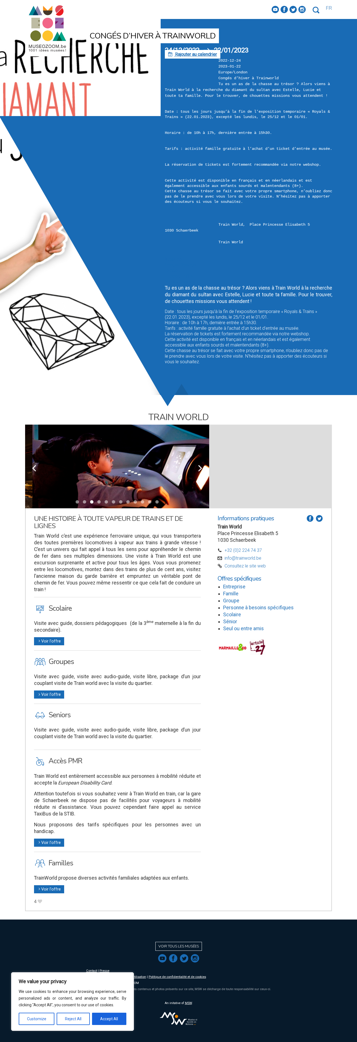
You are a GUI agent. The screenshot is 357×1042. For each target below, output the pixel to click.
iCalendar (174, 259)
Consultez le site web (245, 566)
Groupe (231, 600)
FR (329, 8)
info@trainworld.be (243, 558)
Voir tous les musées (178, 946)
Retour (134, 24)
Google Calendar (181, 265)
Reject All (73, 1019)
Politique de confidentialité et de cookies (177, 977)
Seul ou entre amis (243, 628)
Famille (230, 593)
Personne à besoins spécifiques (258, 607)
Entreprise (234, 586)
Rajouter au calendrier (192, 54)
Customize (36, 1019)
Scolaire (232, 614)
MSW (188, 1003)
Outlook (172, 270)
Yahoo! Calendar (180, 281)
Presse (104, 971)
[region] (72, 1001)
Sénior (230, 621)
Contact (91, 971)
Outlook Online (179, 276)
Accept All (109, 1019)
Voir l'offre (49, 641)
